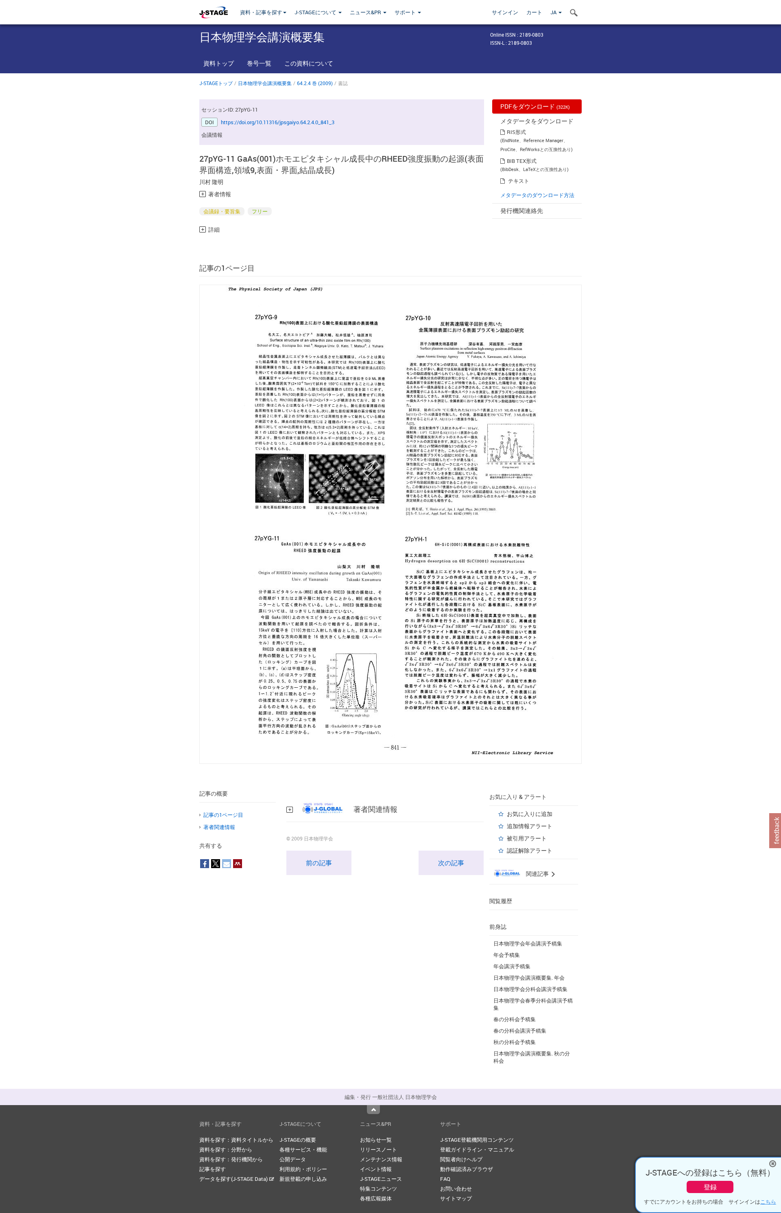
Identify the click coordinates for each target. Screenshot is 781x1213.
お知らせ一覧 (376, 1139)
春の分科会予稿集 (514, 1019)
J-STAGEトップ (216, 83)
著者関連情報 (219, 827)
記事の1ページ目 (223, 814)
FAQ (445, 1178)
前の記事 (319, 862)
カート (534, 12)
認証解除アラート (529, 850)
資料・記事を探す (261, 12)
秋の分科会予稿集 (514, 1042)
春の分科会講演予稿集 (519, 1030)
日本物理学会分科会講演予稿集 (530, 989)
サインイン (505, 12)
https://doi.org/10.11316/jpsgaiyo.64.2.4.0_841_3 (277, 122)
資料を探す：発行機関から (231, 1159)
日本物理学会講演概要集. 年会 (529, 977)
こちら (768, 1201)
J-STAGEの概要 (297, 1139)
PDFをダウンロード (535, 106)
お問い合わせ (456, 1188)
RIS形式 (516, 132)
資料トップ (218, 63)
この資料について (308, 63)
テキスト (518, 180)
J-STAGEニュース (381, 1178)
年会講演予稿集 (511, 966)
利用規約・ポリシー (303, 1169)
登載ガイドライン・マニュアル (477, 1149)
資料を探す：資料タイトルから (236, 1139)
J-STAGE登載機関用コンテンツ (477, 1139)
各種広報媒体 (376, 1198)
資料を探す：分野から (225, 1149)
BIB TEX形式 (522, 161)
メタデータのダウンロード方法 (537, 195)
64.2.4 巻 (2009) (315, 83)
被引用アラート (527, 838)
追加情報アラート (529, 826)
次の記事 (451, 862)
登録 (710, 1186)
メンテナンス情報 (381, 1159)
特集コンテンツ (378, 1188)
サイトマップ (456, 1198)
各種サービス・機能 (303, 1149)
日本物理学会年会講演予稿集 (527, 943)
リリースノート (378, 1149)
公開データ (292, 1159)
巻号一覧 (259, 63)
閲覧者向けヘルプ (461, 1159)
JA (554, 12)
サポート (406, 12)
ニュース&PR (366, 12)
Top (373, 1109)
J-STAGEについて (316, 12)
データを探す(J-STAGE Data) (234, 1178)
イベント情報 (376, 1169)
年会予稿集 (506, 955)
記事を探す (212, 1169)
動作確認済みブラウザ (466, 1169)
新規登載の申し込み (303, 1178)
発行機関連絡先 (521, 210)
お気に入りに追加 (529, 814)
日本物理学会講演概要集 (265, 83)
